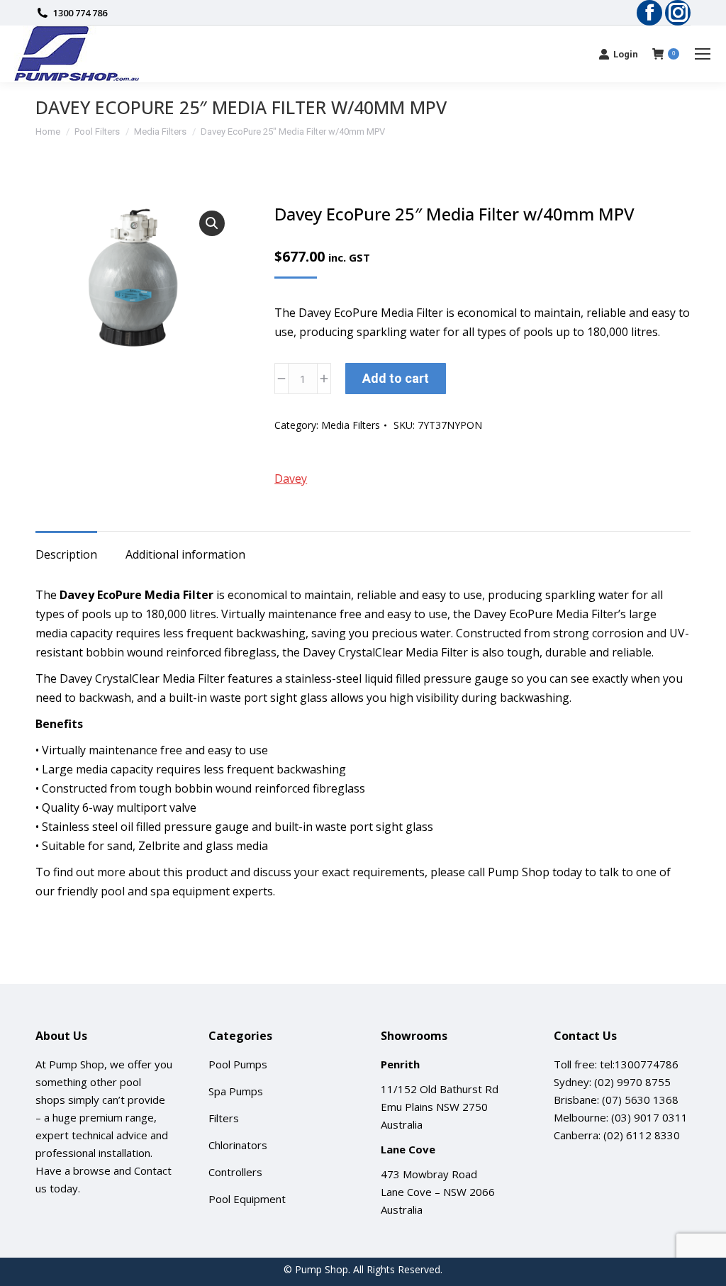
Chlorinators (237, 1145)
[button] (212, 223)
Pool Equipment (247, 1199)
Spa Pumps (235, 1091)
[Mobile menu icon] (702, 54)
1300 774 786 (80, 12)
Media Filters (350, 425)
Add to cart (395, 378)
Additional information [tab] (185, 554)
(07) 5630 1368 (640, 1099)
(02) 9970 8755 (632, 1082)
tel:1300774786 (639, 1064)
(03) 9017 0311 (649, 1117)
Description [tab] (66, 554)
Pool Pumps (237, 1064)
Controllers (235, 1172)
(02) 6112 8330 (641, 1135)
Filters (223, 1118)
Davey (290, 478)
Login (625, 54)
